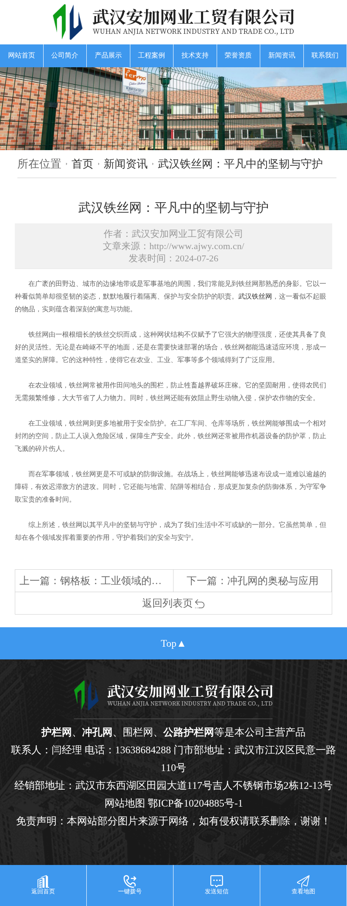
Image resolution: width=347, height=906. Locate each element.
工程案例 (151, 55)
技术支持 (195, 55)
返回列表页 (167, 603)
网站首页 (21, 55)
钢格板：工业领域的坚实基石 (126, 580)
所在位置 (39, 163)
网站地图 (125, 803)
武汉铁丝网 (255, 296)
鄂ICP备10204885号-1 (195, 803)
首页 (83, 163)
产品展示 (108, 55)
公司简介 (64, 55)
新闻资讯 (281, 55)
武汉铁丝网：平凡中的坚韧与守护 (240, 163)
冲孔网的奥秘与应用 (273, 580)
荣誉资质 (238, 55)
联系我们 (325, 55)
